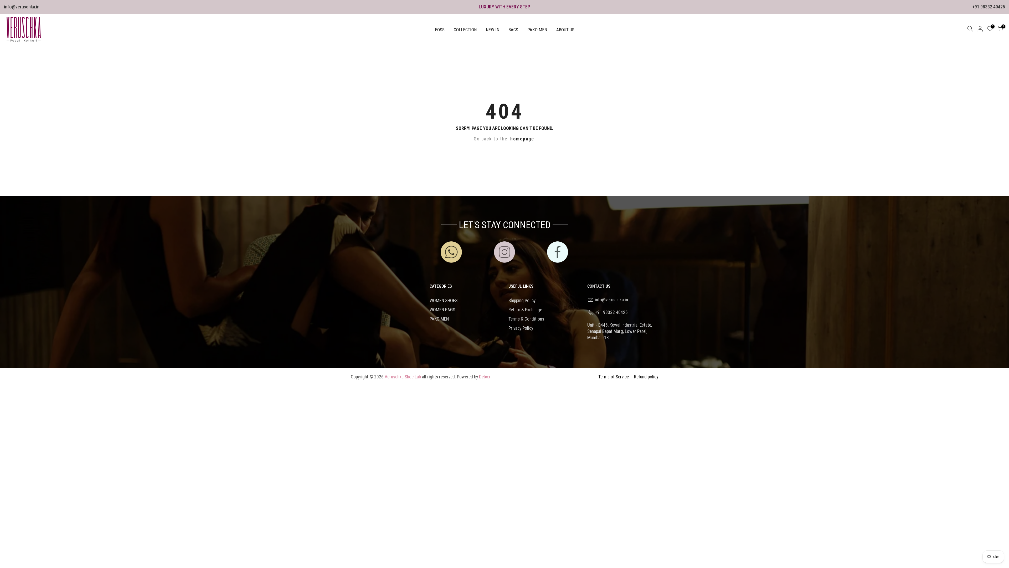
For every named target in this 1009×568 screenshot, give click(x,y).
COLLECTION (465, 29)
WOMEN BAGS (442, 309)
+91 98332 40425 (988, 6)
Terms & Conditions (526, 319)
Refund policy (646, 376)
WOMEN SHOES (443, 300)
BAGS (513, 29)
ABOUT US (565, 29)
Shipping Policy (522, 300)
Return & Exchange (525, 309)
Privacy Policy (520, 328)
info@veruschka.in (21, 6)
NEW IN (492, 29)
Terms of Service (613, 376)
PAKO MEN (537, 29)
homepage (522, 138)
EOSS (440, 29)
